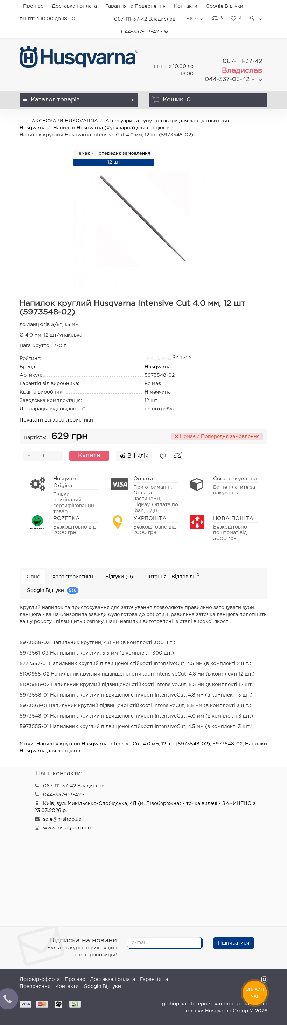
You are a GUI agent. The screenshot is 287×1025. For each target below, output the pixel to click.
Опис (33, 577)
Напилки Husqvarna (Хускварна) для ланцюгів (111, 128)
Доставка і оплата (74, 6)
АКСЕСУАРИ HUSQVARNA (64, 121)
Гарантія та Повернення (135, 6)
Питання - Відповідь (172, 576)
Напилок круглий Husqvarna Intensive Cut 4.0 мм (97, 744)
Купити (89, 455)
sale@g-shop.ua (62, 819)
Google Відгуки (224, 6)
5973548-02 (227, 744)
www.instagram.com (67, 828)
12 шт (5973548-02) (185, 744)
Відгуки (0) (119, 577)
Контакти (185, 6)
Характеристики (72, 577)
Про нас (33, 6)
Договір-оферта (40, 979)
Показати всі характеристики (56, 420)
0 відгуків (182, 357)
